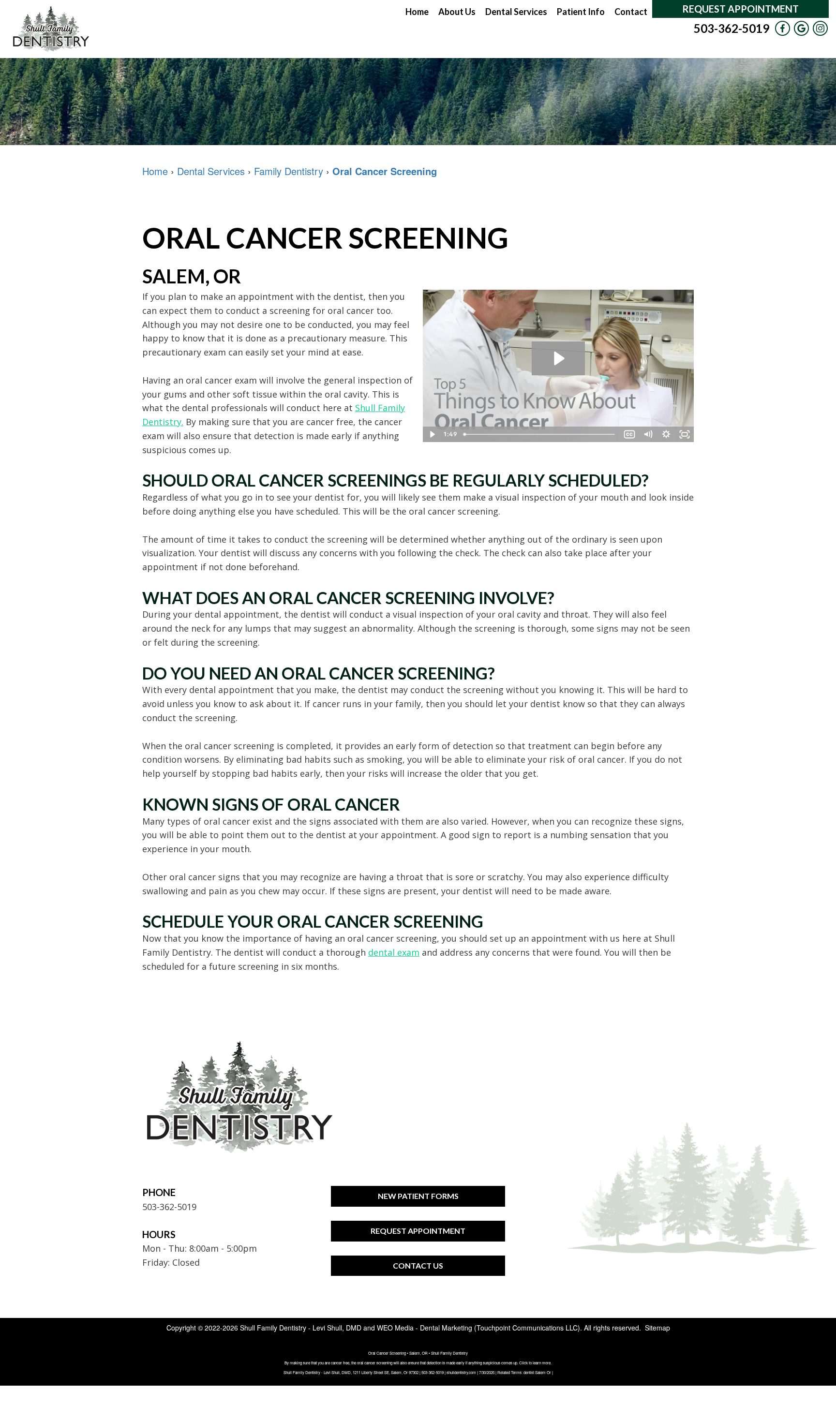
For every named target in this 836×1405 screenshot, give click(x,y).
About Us (457, 11)
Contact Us (418, 1265)
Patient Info (581, 11)
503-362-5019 (731, 28)
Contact (630, 11)
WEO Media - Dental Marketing (424, 1327)
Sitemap (657, 1327)
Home (417, 11)
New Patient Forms (418, 1195)
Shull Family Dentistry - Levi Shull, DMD (300, 1327)
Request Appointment (740, 9)
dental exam (393, 952)
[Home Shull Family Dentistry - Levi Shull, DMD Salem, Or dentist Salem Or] (50, 29)
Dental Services (516, 11)
